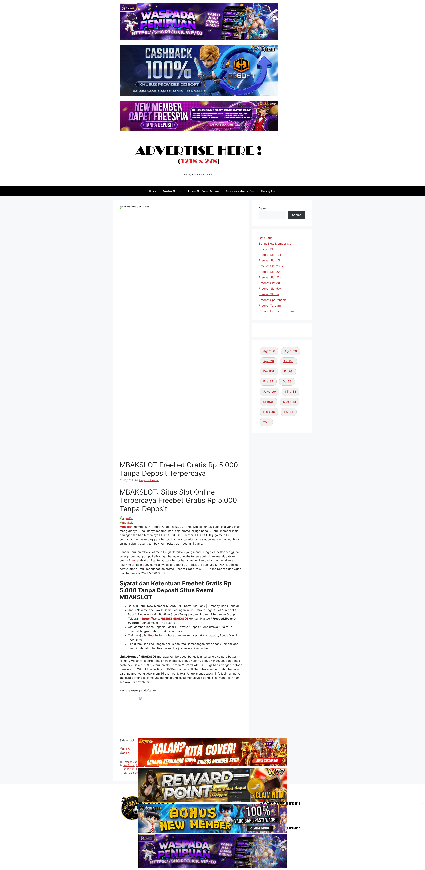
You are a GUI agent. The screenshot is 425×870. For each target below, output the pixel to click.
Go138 (287, 381)
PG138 (288, 411)
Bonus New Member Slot (240, 191)
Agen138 (269, 351)
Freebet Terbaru (270, 305)
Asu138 (288, 361)
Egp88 (288, 371)
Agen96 (268, 361)
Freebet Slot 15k (270, 260)
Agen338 (290, 351)
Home (152, 191)
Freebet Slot (170, 191)
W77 (266, 422)
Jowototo (269, 391)
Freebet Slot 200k (271, 266)
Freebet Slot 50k (270, 288)
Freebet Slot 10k (270, 254)
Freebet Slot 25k (270, 277)
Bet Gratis (265, 238)
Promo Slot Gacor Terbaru (203, 191)
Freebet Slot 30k (270, 283)
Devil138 (269, 371)
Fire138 (268, 381)
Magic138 (289, 401)
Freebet (134, 560)
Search (263, 208)
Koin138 (268, 401)
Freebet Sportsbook (272, 300)
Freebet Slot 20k (270, 271)
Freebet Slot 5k (269, 294)
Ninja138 (269, 411)
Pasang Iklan (268, 191)
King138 (290, 391)
